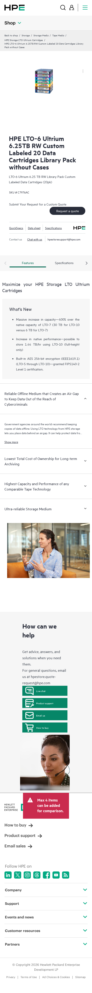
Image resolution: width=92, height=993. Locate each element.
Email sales (15, 846)
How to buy (42, 727)
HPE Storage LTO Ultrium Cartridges (23, 40)
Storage (26, 35)
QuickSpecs (16, 228)
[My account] (71, 7)
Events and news (19, 917)
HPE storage (72, 428)
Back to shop (11, 35)
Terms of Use (29, 977)
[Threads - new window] (36, 875)
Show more (11, 442)
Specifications (53, 228)
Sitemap (80, 977)
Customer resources (22, 930)
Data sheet (34, 228)
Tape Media (58, 35)
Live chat (41, 691)
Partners (12, 944)
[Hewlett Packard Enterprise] (14, 7)
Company (13, 890)
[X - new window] (17, 875)
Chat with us (34, 239)
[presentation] (87, 263)
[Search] (63, 7)
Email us (40, 715)
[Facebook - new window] (46, 875)
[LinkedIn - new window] (8, 875)
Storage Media (40, 35)
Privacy (10, 977)
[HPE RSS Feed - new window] (65, 875)
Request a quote (67, 211)
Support (12, 903)
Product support (44, 703)
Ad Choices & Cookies (56, 977)
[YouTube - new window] (56, 875)
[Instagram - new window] (27, 875)
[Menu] (85, 7)
